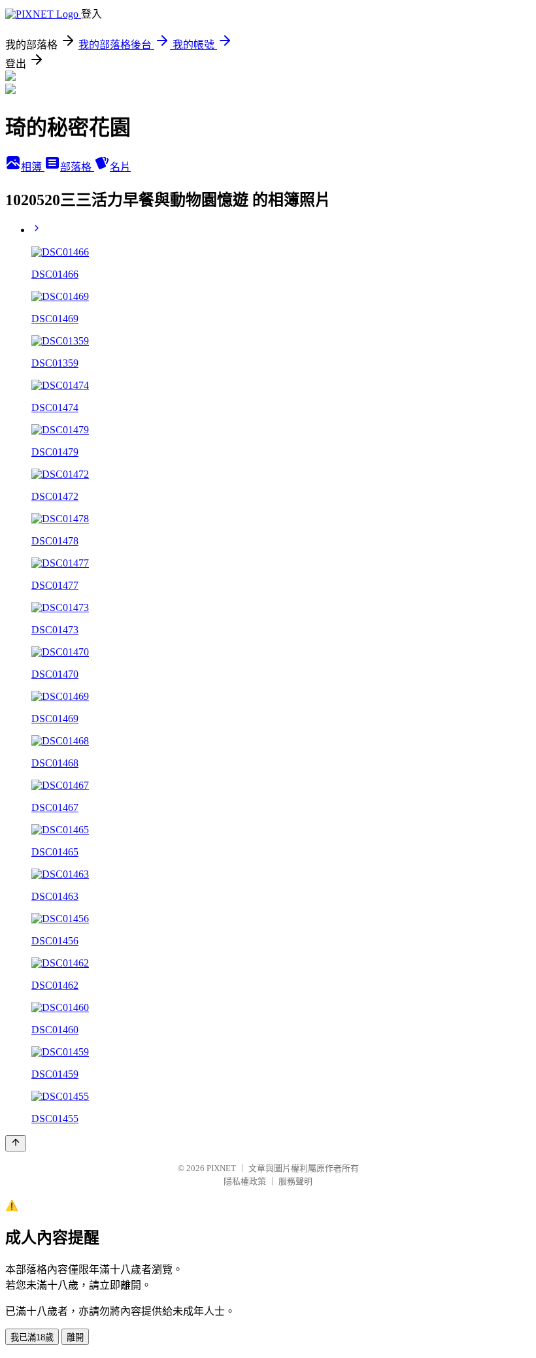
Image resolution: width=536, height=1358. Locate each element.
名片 (120, 167)
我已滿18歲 (32, 1337)
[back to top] (15, 1143)
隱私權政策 (245, 1181)
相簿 (32, 167)
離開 (75, 1337)
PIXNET (221, 1168)
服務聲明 (295, 1181)
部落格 (77, 167)
